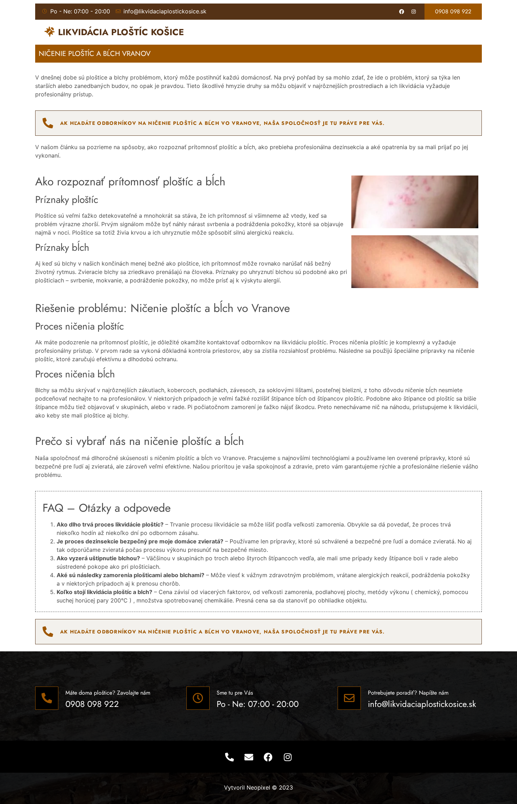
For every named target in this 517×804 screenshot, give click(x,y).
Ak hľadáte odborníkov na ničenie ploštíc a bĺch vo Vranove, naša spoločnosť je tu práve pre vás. (222, 123)
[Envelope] (249, 757)
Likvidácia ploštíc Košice (121, 32)
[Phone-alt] (229, 757)
